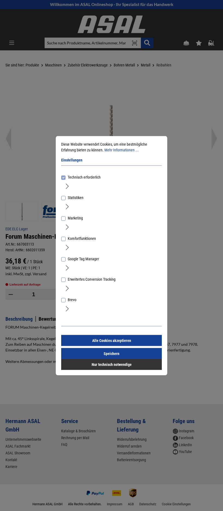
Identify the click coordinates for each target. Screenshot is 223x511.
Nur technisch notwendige (112, 364)
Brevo (72, 299)
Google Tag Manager (83, 258)
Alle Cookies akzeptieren (111, 340)
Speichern (111, 353)
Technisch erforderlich (84, 177)
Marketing (75, 218)
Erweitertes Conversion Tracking (92, 279)
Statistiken (75, 197)
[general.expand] (67, 185)
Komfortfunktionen (82, 238)
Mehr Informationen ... (121, 150)
